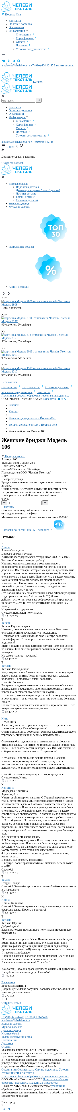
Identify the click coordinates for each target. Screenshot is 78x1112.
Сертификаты (25, 38)
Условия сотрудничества (31, 49)
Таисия (5, 622)
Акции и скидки (19, 286)
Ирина (5, 899)
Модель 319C (9, 321)
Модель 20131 (10, 354)
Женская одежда (19, 203)
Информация (17, 30)
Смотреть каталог (12, 162)
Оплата (21, 41)
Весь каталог (9, 382)
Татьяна (6, 665)
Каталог (38, 81)
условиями (58, 1085)
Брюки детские (25, 196)
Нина (4, 718)
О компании (16, 27)
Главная (14, 405)
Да (3, 1108)
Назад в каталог (14, 456)
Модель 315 (8, 338)
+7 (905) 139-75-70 (36, 1017)
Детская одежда (18, 183)
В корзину (8, 506)
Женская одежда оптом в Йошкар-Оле (32, 418)
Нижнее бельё (10, 1033)
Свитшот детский (27, 200)
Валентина (8, 982)
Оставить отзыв (11, 1002)
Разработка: (50, 398)
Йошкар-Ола (13, 14)
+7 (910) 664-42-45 (42, 65)
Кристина (7, 787)
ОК (3, 1099)
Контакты (15, 20)
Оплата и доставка (20, 23)
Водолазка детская (27, 187)
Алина (5, 547)
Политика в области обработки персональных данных (35, 395)
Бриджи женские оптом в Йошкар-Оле (33, 424)
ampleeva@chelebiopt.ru (15, 65)
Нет (7, 1108)
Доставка (22, 45)
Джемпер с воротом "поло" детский (38, 190)
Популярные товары (21, 246)
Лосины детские (26, 193)
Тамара (5, 879)
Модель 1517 (9, 371)
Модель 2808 (9, 304)
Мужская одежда (19, 206)
